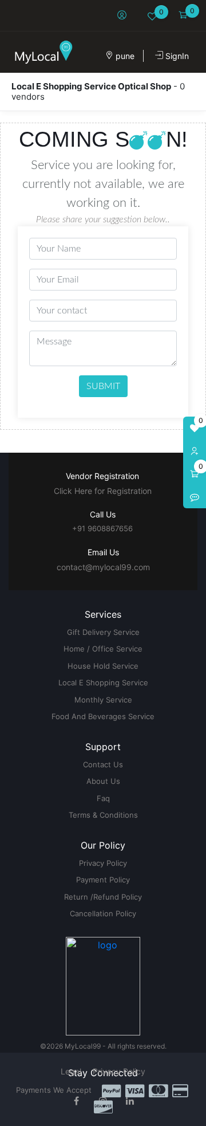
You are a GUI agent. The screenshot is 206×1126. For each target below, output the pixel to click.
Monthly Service (103, 699)
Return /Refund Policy (103, 896)
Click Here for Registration (103, 491)
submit (103, 386)
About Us (103, 781)
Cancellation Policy (103, 913)
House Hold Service (103, 665)
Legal (71, 1071)
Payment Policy (103, 879)
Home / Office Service (103, 648)
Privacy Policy (103, 863)
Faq (103, 798)
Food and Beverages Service (103, 716)
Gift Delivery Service (103, 632)
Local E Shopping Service (103, 682)
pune (123, 56)
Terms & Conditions (103, 814)
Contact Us (103, 764)
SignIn (176, 56)
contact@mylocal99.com (103, 567)
